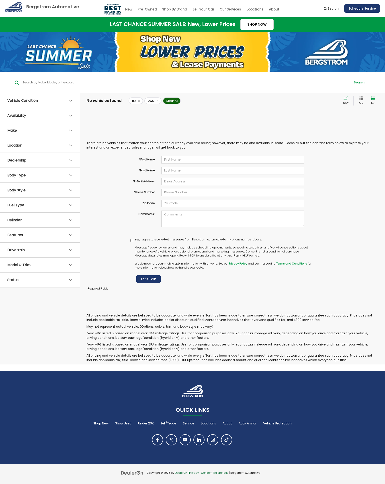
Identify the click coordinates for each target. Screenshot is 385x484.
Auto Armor (247, 423)
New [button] (128, 9)
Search (359, 82)
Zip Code (148, 203)
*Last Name (147, 170)
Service (188, 423)
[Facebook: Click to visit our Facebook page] (157, 439)
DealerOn (181, 473)
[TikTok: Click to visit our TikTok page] (226, 439)
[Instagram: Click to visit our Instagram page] (212, 439)
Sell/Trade (168, 423)
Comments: (146, 214)
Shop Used (123, 423)
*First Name (147, 159)
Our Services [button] (230, 9)
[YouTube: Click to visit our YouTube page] (185, 439)
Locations (255, 9)
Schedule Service (362, 8)
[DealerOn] (132, 472)
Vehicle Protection (277, 423)
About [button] (274, 9)
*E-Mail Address (144, 181)
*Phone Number (144, 192)
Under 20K (146, 423)
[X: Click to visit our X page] (171, 439)
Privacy (194, 473)
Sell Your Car (203, 9)
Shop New (101, 423)
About (227, 423)
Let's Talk (148, 279)
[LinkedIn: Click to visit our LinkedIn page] (198, 439)
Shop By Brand (174, 9)
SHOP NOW (257, 24)
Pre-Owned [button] (147, 9)
